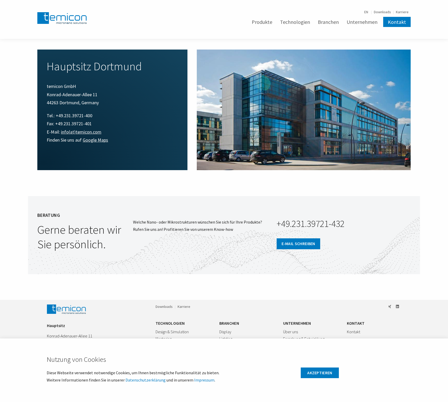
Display (225, 331)
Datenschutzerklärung (145, 380)
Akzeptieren (319, 372)
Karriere (402, 12)
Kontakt (397, 22)
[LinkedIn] (397, 306)
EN (366, 12)
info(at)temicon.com (81, 132)
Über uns (290, 331)
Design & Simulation (172, 331)
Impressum (204, 380)
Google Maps (95, 140)
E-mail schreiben (298, 243)
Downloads (382, 12)
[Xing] (389, 306)
